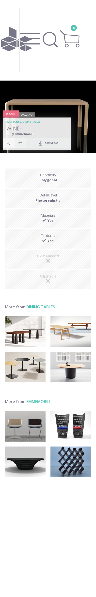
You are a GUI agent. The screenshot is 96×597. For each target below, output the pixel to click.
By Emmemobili (22, 134)
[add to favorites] (20, 143)
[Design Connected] (16, 40)
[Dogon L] (70, 426)
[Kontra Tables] (25, 367)
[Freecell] (70, 462)
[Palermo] (25, 462)
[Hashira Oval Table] (25, 331)
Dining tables (31, 121)
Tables (17, 121)
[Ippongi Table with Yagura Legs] (70, 331)
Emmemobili (38, 401)
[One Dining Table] (70, 367)
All (8, 121)
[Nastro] (25, 426)
